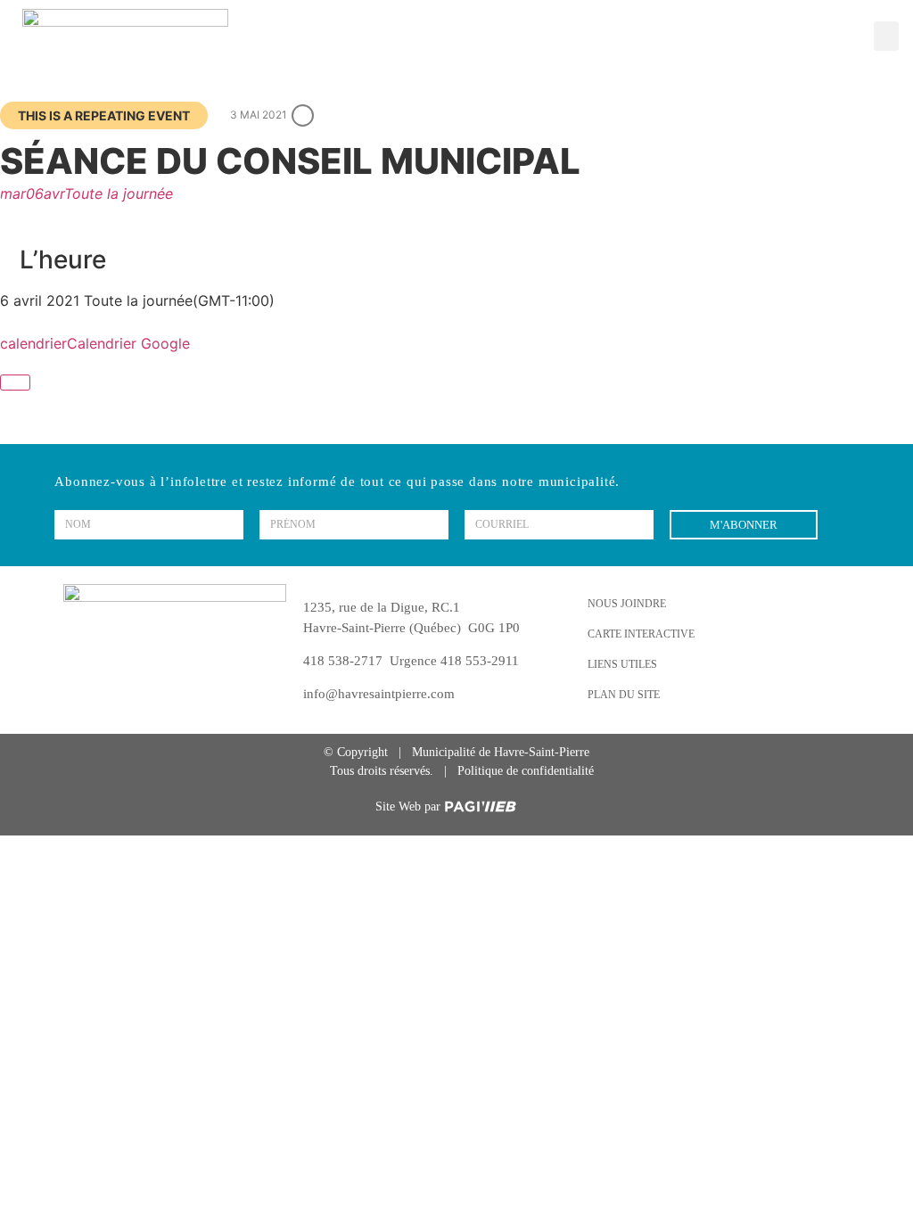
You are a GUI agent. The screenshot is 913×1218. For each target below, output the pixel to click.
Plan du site (624, 694)
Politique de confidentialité (525, 771)
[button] (886, 36)
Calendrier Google (128, 343)
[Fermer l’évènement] (15, 382)
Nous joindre (627, 603)
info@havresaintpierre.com (379, 694)
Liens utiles (622, 664)
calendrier (33, 343)
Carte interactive (641, 634)
